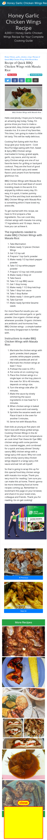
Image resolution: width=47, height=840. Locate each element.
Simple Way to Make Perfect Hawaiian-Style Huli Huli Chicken (23, 594)
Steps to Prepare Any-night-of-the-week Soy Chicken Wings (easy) (21, 671)
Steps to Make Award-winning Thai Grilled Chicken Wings (24, 561)
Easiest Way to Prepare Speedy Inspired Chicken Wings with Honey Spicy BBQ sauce (21, 702)
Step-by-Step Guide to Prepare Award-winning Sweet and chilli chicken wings (23, 763)
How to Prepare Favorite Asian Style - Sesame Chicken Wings (22, 794)
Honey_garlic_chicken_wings (21, 57)
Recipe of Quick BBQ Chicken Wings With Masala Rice (22, 58)
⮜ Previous (23, 578)
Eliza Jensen (12, 75)
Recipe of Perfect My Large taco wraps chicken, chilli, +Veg (23, 733)
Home (7, 57)
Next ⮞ (23, 611)
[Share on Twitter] (8, 80)
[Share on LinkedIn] (22, 80)
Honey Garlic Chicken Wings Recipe (23, 21)
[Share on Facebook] (15, 80)
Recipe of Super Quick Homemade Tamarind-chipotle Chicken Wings (20, 640)
